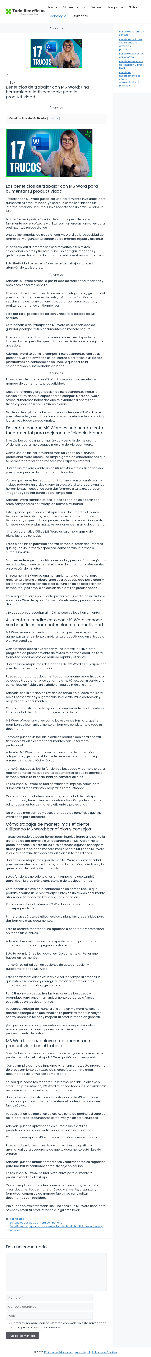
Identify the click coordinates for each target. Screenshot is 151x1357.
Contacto (80, 16)
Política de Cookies (104, 1352)
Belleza (96, 7)
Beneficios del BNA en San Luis (131, 33)
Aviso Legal (82, 1352)
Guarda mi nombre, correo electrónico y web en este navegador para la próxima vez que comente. (57, 1325)
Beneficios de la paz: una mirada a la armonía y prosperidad (130, 44)
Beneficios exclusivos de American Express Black (131, 65)
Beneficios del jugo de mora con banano (36, 1222)
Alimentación (74, 7)
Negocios (115, 7)
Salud (133, 7)
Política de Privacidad (58, 1352)
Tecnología (57, 16)
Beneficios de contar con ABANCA (131, 55)
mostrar (53, 118)
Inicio (52, 7)
